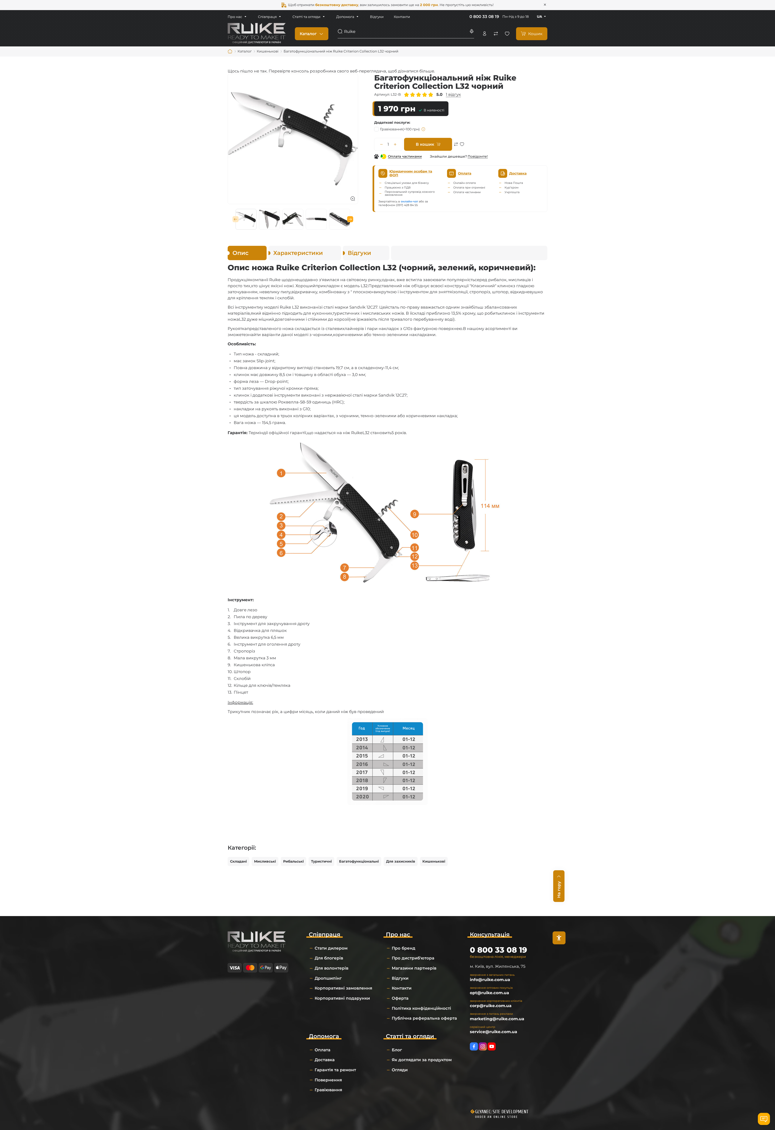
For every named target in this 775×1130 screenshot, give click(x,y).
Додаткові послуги (391, 122)
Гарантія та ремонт (335, 1069)
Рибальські (293, 861)
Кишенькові (433, 861)
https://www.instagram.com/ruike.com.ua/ (483, 1046)
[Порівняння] (495, 33)
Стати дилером (331, 948)
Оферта (400, 998)
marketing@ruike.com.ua (497, 1018)
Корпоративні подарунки (342, 998)
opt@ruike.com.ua (489, 992)
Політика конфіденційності (421, 1008)
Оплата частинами (405, 156)
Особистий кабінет (484, 33)
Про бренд (403, 948)
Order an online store (496, 1117)
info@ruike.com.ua (490, 979)
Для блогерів (329, 958)
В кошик (425, 144)
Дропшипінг (328, 978)
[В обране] (462, 146)
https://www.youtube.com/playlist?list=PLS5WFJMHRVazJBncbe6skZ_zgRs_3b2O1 (492, 1046)
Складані (238, 861)
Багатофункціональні (359, 861)
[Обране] (507, 33)
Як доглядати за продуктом (422, 1059)
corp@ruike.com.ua (490, 1005)
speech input (471, 31)
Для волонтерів (331, 968)
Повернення (328, 1080)
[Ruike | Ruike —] (257, 33)
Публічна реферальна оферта (424, 1018)
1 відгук (453, 94)
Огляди (400, 1069)
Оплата (322, 1049)
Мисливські (265, 861)
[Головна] (230, 51)
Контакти (402, 17)
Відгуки (377, 17)
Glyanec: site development (501, 1111)
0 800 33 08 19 (484, 16)
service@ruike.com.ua (493, 1031)
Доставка (325, 1059)
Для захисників (400, 861)
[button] (235, 219)
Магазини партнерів (414, 968)
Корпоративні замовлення (343, 988)
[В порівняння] (456, 146)
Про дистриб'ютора (413, 958)
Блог (397, 1049)
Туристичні (321, 861)
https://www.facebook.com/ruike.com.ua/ (474, 1046)
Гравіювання (400, 129)
